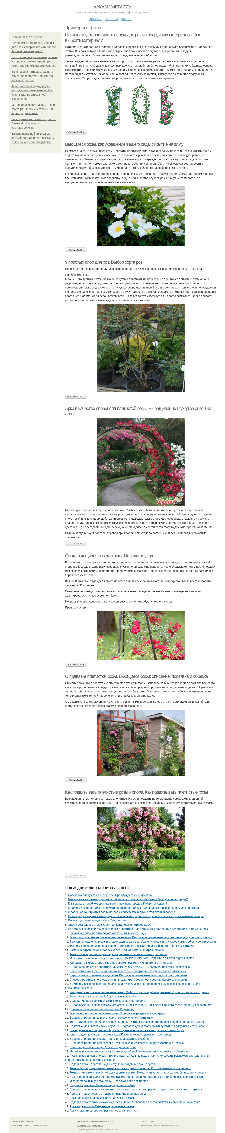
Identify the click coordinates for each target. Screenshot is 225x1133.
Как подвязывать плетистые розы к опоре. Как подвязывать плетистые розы (136, 792)
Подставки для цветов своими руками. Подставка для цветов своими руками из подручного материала (137, 1026)
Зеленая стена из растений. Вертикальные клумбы (103, 996)
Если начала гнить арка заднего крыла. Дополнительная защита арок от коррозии (32, 76)
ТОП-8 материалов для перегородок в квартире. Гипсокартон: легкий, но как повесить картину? (132, 946)
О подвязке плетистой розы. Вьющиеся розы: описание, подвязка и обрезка (136, 676)
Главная (95, 18)
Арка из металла (112, 7)
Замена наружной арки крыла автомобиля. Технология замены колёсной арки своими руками (32, 138)
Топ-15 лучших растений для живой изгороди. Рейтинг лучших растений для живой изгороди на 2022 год (138, 1022)
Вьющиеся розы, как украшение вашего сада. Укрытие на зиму (124, 144)
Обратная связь (147, 1121)
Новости (111, 18)
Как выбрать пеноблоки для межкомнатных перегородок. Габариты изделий (117, 903)
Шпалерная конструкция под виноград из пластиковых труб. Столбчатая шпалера (121, 912)
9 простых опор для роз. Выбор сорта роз (103, 262)
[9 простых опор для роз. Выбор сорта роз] (140, 348)
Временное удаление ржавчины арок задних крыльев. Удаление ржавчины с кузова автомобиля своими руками (143, 941)
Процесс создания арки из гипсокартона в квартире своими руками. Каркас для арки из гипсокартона (136, 1089)
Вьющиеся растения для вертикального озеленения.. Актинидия (112, 1017)
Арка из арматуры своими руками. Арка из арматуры (104, 1110)
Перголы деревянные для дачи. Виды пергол (97, 920)
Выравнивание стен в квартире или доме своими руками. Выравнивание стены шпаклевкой (130, 967)
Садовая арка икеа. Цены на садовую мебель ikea (102, 1085)
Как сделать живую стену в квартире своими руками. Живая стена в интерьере (121, 963)
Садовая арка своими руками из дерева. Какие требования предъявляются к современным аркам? (135, 1102)
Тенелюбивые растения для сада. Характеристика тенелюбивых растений (118, 954)
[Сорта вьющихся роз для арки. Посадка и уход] (140, 635)
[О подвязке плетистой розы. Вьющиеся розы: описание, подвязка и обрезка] (140, 743)
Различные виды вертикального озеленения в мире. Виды (108, 933)
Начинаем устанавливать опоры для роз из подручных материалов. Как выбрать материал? (34, 47)
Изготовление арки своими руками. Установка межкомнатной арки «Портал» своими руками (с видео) (34, 61)
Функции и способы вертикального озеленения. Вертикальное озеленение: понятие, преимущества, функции (141, 937)
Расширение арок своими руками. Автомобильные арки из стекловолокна (33, 123)
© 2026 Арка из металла (22, 1121)
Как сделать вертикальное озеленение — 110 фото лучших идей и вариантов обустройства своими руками (139, 992)
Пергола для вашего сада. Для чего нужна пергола (103, 1047)
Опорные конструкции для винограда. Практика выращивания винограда (118, 1013)
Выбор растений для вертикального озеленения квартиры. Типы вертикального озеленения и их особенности (141, 1005)
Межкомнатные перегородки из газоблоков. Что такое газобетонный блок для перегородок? (128, 899)
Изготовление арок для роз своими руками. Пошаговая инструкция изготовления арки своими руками (136, 1077)
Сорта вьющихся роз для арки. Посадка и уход (109, 555)
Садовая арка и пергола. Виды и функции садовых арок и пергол (112, 1064)
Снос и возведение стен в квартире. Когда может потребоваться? (111, 924)
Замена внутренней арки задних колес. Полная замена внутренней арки (117, 950)
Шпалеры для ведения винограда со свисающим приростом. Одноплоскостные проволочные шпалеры (136, 916)
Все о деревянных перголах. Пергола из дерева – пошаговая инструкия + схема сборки (127, 1030)
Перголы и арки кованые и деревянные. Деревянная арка (108, 1093)
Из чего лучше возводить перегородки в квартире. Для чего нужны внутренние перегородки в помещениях (138, 929)
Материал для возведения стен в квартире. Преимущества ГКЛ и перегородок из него (33, 109)
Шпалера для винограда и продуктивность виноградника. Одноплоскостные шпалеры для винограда (134, 908)
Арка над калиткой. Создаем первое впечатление (102, 1106)
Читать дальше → (76, 132)
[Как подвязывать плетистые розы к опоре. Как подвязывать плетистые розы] (140, 839)
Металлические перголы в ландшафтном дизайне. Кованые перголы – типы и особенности (129, 1051)
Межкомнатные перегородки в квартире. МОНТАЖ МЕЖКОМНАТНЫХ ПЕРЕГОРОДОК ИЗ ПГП (132, 958)
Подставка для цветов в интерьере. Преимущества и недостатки (110, 895)
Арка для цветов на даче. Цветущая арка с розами (102, 1098)
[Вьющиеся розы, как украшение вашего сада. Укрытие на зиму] (140, 216)
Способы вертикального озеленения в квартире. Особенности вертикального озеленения (128, 979)
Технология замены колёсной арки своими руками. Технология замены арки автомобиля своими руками (138, 1072)
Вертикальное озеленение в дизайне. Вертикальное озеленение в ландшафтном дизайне (128, 975)
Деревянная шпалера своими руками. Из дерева (102, 1009)
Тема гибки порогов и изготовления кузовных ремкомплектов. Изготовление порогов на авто (130, 1068)
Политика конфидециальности (90, 1125)
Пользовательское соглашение (99, 1121)
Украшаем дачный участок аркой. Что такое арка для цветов (109, 1081)
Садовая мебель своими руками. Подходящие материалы (108, 1001)
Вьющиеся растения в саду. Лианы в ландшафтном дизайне (109, 1039)
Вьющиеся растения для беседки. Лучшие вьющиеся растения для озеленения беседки (127, 1043)
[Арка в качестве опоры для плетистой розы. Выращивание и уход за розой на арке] (140, 462)
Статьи (126, 18)
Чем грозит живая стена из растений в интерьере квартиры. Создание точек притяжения (128, 971)
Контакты (81, 1121)
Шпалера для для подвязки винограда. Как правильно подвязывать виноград (120, 1034)
